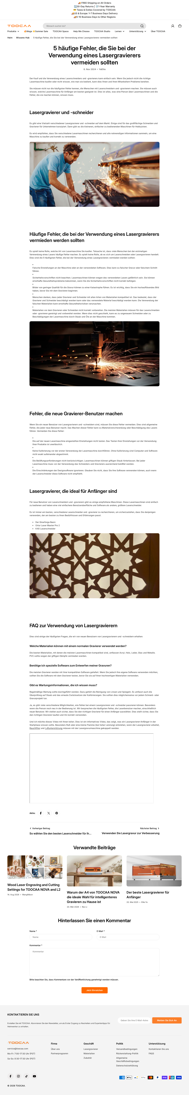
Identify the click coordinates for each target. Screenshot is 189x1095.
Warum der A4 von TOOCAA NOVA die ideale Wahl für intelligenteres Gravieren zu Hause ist (93, 897)
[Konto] (173, 26)
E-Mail (101, 931)
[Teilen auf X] (49, 813)
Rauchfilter (35, 728)
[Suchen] (142, 26)
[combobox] (94, 26)
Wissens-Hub (23, 37)
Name (33, 931)
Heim (9, 37)
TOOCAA (20, 1085)
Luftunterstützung (53, 728)
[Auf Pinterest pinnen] (57, 813)
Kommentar (36, 945)
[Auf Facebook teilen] (41, 813)
